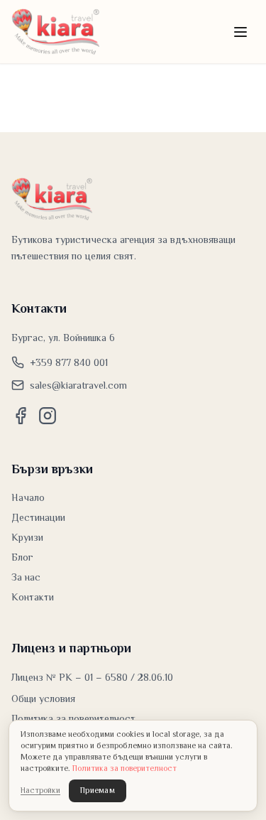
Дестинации (38, 517)
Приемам (97, 790)
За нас (25, 577)
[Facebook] (20, 415)
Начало (28, 497)
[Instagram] (47, 415)
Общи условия (43, 698)
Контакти (32, 597)
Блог (22, 557)
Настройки (40, 790)
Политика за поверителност (73, 718)
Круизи (27, 537)
